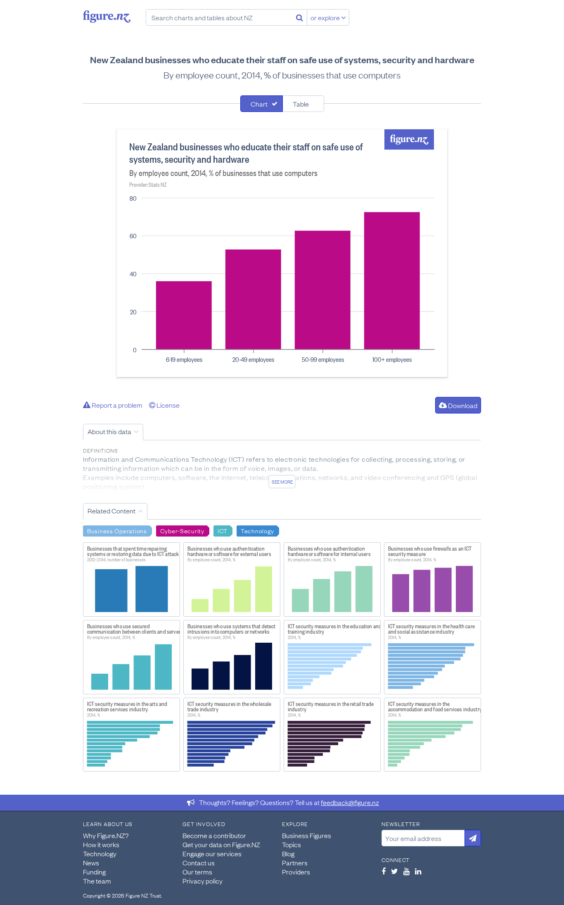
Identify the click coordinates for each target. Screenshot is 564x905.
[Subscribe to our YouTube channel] (406, 871)
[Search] (299, 17)
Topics (291, 844)
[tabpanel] (282, 253)
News (91, 862)
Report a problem (116, 404)
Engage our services (212, 853)
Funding (94, 871)
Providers (296, 871)
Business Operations (117, 530)
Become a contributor (214, 835)
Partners (295, 862)
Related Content (111, 510)
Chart (259, 103)
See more (282, 481)
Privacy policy (202, 880)
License (167, 404)
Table (301, 103)
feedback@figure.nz (350, 802)
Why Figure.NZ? (106, 835)
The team (97, 880)
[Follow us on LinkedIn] (418, 871)
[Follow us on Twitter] (394, 871)
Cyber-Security (182, 530)
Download (462, 405)
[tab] (261, 103)
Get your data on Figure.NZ (221, 844)
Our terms (197, 871)
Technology (257, 530)
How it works (101, 844)
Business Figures (306, 835)
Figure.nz (106, 16)
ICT (222, 530)
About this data (109, 431)
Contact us (198, 862)
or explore (325, 17)
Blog (288, 853)
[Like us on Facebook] (384, 871)
